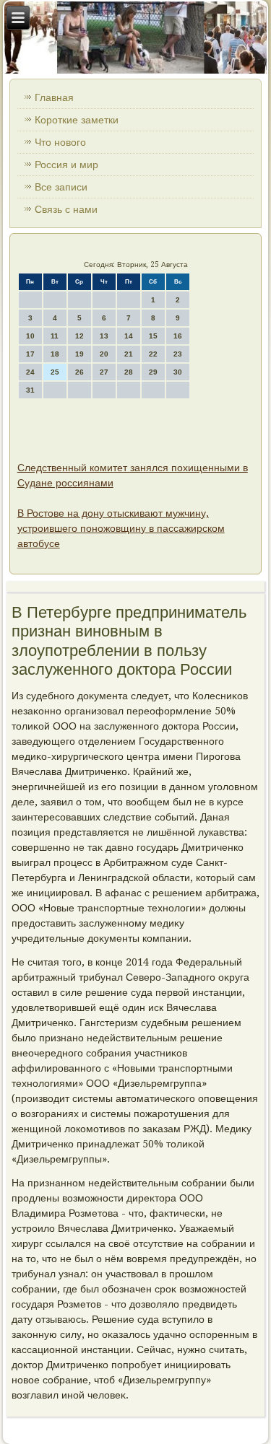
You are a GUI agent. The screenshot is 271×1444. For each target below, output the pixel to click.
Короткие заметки (77, 120)
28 (128, 372)
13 (104, 336)
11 (55, 336)
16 (177, 336)
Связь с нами (66, 209)
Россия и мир (66, 164)
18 (55, 354)
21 (128, 354)
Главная (54, 97)
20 (104, 354)
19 (79, 354)
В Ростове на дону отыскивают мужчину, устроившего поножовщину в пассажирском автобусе (121, 528)
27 (104, 372)
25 (55, 372)
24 (30, 372)
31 (30, 390)
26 (79, 372)
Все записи (61, 187)
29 (153, 372)
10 (30, 336)
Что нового (60, 142)
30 (177, 372)
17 (30, 354)
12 (79, 336)
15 (153, 336)
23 (177, 354)
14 (128, 336)
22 (153, 354)
